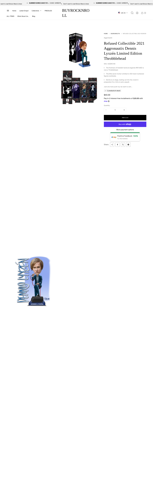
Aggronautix (115, 33)
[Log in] (137, 13)
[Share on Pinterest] (128, 144)
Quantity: (107, 105)
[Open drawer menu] (8, 10)
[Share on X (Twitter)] (123, 144)
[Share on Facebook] (117, 144)
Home (106, 33)
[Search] (132, 13)
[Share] (112, 144)
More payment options (125, 130)
